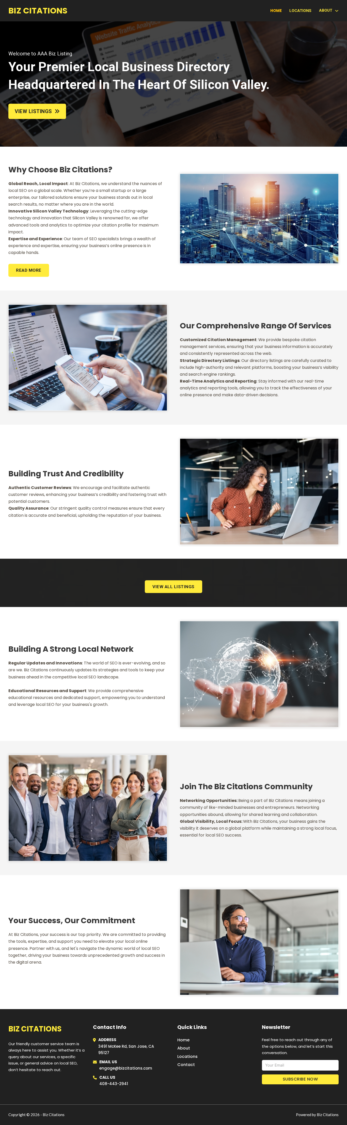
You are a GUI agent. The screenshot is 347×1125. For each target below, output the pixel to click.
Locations (300, 10)
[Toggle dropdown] (337, 11)
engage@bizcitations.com (125, 1068)
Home (276, 10)
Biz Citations (37, 10)
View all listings (173, 586)
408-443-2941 (113, 1083)
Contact (186, 1065)
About (183, 1048)
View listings (33, 111)
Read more (28, 270)
